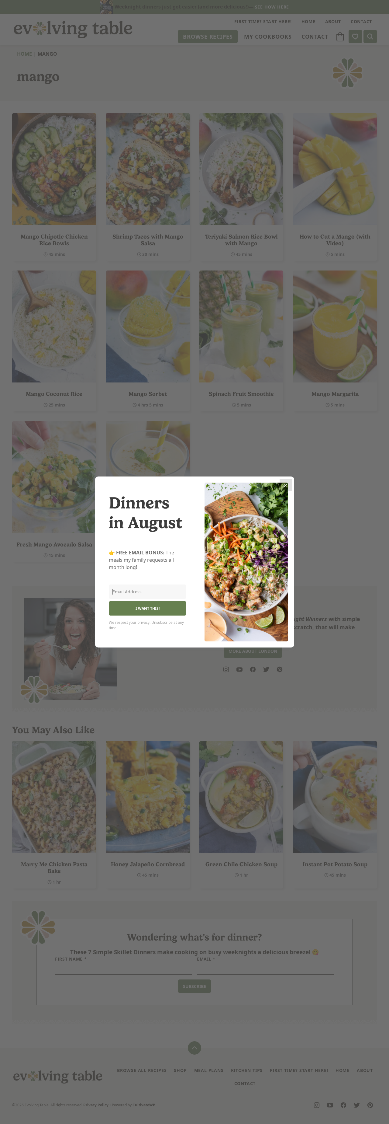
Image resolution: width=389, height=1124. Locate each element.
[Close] (286, 485)
